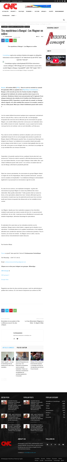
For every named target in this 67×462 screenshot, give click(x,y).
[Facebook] (55, 1)
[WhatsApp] (15, 40)
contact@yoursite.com (30, 452)
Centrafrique (6, 55)
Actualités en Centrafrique (19, 24)
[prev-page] (2, 379)
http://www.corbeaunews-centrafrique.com (22, 335)
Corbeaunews (8, 36)
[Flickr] (55, 444)
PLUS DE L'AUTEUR (22, 347)
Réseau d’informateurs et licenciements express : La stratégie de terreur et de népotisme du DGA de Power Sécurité (37, 365)
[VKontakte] (63, 444)
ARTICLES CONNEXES (8, 347)
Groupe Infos (4, 279)
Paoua (3, 253)
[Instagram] (58, 1)
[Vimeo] (62, 1)
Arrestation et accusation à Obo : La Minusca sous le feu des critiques (10, 323)
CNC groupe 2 (5, 275)
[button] (64, 20)
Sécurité (27, 26)
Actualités (8, 24)
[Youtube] (65, 1)
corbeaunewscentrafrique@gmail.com (15, 262)
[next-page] (5, 379)
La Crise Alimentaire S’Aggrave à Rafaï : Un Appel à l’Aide (34, 322)
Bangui (3, 87)
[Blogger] (47, 444)
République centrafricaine (30, 89)
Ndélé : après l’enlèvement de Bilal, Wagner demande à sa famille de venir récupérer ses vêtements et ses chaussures (14, 417)
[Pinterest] (11, 40)
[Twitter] (60, 1)
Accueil (3, 24)
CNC (17, 87)
